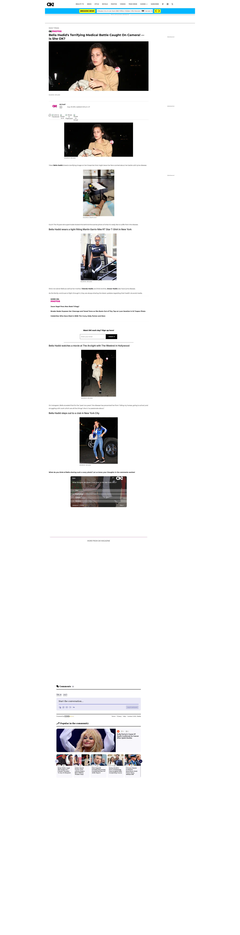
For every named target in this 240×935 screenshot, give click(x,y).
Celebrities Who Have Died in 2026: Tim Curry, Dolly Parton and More (78, 316)
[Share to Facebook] (55, 115)
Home (51, 28)
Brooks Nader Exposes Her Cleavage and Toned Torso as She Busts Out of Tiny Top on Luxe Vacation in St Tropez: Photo (98, 311)
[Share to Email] (76, 115)
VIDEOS (122, 4)
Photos (56, 28)
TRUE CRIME (133, 4)
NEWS (89, 4)
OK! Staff (62, 104)
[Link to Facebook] (162, 4)
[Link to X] (172, 4)
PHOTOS (114, 4)
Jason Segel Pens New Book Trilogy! (65, 306)
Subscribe (155, 4)
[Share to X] (62, 115)
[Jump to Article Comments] (50, 115)
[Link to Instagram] (167, 4)
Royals (105, 4)
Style (97, 4)
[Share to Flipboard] (69, 115)
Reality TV (80, 4)
